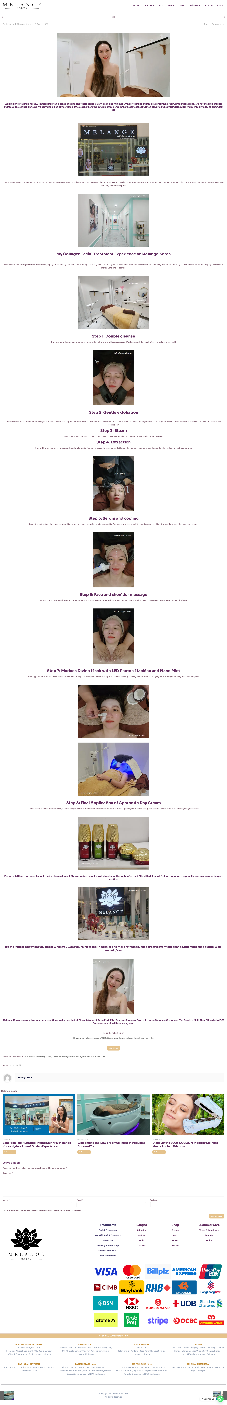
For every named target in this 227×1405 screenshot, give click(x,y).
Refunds (209, 1235)
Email (79, 1200)
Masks (175, 1240)
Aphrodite (141, 1230)
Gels (175, 1235)
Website (154, 1200)
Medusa (141, 1235)
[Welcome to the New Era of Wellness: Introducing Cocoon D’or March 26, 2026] (7, 1395)
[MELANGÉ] (22, 5)
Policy (209, 1240)
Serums (175, 1245)
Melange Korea (24, 24)
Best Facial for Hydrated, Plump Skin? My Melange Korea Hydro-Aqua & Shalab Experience (37, 1144)
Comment (8, 1173)
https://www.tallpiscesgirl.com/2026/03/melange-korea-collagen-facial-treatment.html (113, 1038)
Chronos (142, 1245)
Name (6, 1200)
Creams (175, 1230)
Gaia (141, 1240)
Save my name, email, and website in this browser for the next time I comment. (43, 1211)
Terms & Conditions (209, 1230)
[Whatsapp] (220, 1399)
